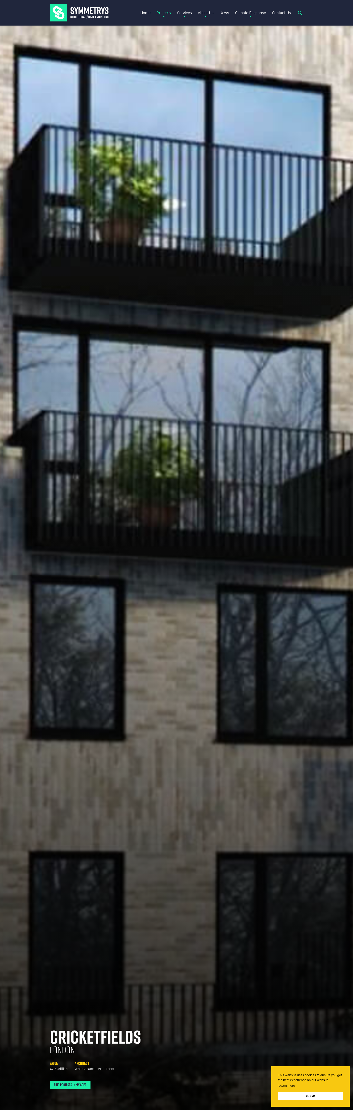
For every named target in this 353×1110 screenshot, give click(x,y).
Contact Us (281, 12)
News (224, 12)
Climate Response (250, 12)
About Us (205, 12)
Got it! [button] (310, 1096)
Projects (164, 12)
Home (145, 12)
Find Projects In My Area (70, 1084)
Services (184, 12)
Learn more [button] (286, 1085)
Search (300, 13)
